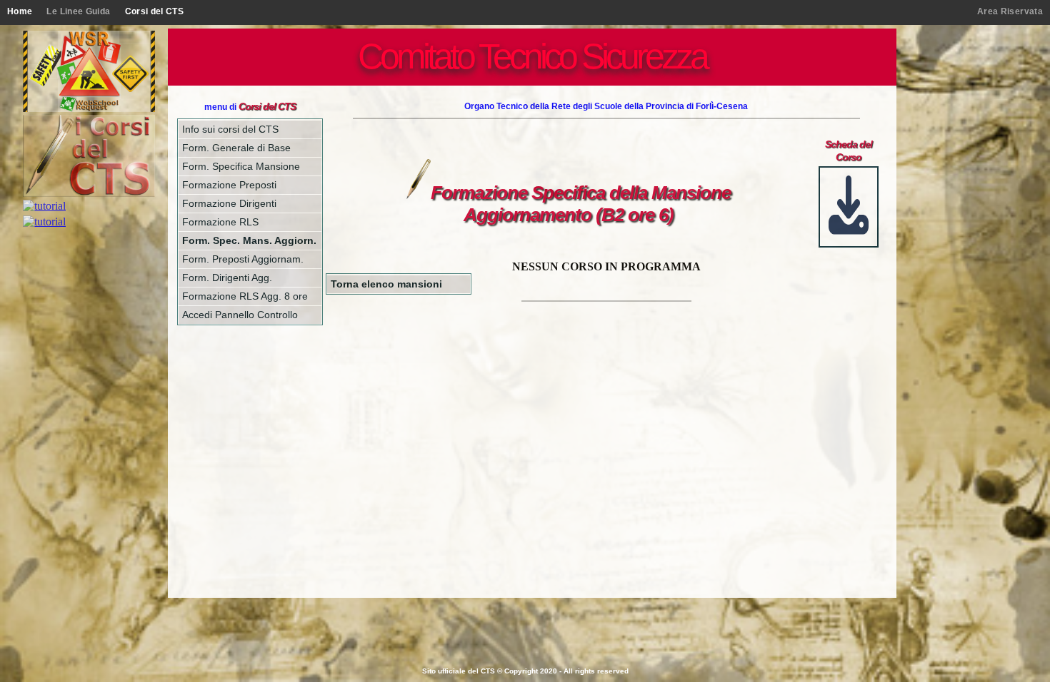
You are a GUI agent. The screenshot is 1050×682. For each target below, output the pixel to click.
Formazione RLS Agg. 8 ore (245, 296)
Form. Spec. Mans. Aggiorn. (249, 240)
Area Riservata (1010, 11)
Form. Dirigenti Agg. (227, 277)
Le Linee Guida (78, 11)
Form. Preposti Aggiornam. (243, 259)
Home (19, 11)
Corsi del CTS (154, 11)
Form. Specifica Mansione (241, 166)
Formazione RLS (220, 222)
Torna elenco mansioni (386, 284)
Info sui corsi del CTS (230, 129)
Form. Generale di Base (236, 147)
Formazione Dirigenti (229, 203)
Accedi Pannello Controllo (240, 314)
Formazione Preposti (229, 184)
